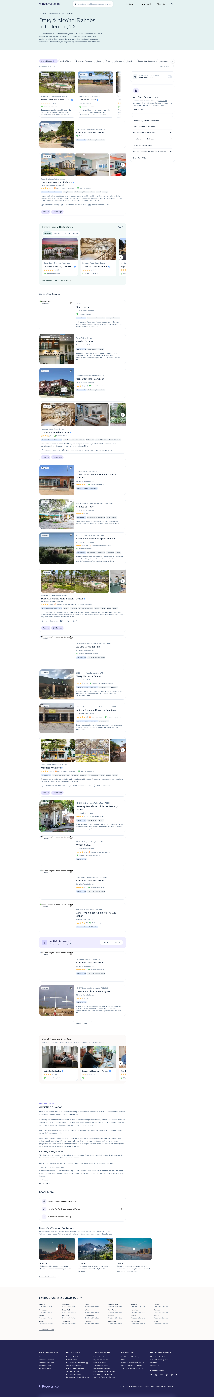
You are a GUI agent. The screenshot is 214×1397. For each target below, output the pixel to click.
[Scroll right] (173, 61)
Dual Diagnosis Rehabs (102, 1368)
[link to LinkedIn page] (156, 1375)
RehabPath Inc (136, 1386)
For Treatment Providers (160, 1352)
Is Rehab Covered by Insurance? (133, 1362)
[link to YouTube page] (161, 1375)
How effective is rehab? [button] (142, 145)
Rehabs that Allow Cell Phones (77, 1377)
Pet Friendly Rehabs (73, 1374)
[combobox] (93, 4)
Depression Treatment (102, 1360)
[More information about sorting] (173, 66)
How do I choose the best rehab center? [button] (149, 151)
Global (75, 233)
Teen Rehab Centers (101, 1366)
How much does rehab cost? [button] (144, 132)
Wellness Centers (72, 1371)
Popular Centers (73, 1352)
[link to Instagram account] (172, 1375)
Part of (52, 185)
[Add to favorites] (70, 124)
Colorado (82, 1263)
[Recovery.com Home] (49, 4)
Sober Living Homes (73, 1366)
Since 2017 (162, 101)
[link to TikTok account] (167, 1375)
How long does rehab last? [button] (143, 139)
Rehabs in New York (46, 1363)
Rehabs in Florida (45, 1357)
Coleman (56, 294)
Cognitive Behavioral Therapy (77, 1363)
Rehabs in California (46, 1360)
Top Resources (127, 1352)
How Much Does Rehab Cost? (132, 1368)
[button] (54, 66)
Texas (62, 13)
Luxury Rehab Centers (74, 1357)
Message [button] (58, 212)
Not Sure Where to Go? (49, 1352)
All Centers (43, 13)
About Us (153, 1363)
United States (53, 13)
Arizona (43, 1263)
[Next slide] (119, 94)
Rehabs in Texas (45, 1366)
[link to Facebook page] (177, 1375)
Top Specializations (102, 1352)
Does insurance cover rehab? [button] (144, 126)
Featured (47, 233)
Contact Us (154, 1366)
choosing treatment (75, 1122)
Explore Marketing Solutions (160, 1360)
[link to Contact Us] (151, 1375)
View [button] (44, 212)
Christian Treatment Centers (104, 1377)
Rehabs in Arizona (45, 1368)
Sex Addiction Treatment (103, 1374)
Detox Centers (71, 1360)
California (57, 233)
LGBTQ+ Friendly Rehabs (75, 1368)
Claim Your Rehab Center (159, 1357)
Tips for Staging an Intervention (133, 1365)
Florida (67, 233)
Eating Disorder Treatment (104, 1357)
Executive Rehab (100, 1363)
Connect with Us (157, 1371)
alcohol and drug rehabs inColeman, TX (55, 36)
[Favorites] (172, 4)
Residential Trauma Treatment (105, 1371)
